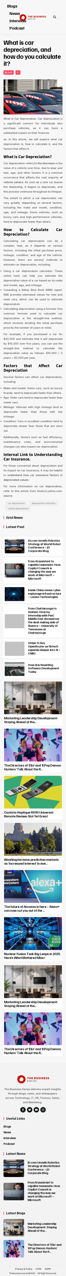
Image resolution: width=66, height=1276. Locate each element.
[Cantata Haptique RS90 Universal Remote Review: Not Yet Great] (33, 792)
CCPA (38, 1269)
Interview (10, 1138)
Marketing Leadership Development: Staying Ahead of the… (31, 720)
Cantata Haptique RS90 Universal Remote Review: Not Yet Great (28, 814)
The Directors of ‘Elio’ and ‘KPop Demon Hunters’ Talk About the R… (32, 767)
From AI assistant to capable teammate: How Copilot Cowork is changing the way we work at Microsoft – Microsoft (44, 569)
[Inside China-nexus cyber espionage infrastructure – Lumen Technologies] (14, 594)
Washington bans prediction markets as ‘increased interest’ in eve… (31, 861)
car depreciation (16, 503)
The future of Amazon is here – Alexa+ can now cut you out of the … (31, 908)
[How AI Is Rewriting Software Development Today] (14, 669)
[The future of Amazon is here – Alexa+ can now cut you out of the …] (33, 886)
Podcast (17, 27)
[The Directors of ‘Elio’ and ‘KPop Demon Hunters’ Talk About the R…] (33, 745)
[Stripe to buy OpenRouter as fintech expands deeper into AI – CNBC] (14, 649)
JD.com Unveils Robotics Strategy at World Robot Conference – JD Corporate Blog (44, 545)
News (7, 1132)
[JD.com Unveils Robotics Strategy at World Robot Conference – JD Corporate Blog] (14, 546)
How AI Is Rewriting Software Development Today (43, 668)
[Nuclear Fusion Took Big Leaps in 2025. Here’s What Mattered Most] (33, 933)
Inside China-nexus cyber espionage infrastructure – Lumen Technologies (44, 593)
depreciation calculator (44, 503)
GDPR (48, 1269)
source (8, 495)
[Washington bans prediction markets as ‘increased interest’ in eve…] (33, 839)
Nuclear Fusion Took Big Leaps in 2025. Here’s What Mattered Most (32, 955)
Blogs (12, 5)
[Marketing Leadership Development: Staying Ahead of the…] (33, 698)
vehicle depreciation (18, 508)
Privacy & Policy (23, 1269)
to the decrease (44, 163)
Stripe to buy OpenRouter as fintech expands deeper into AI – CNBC (44, 648)
